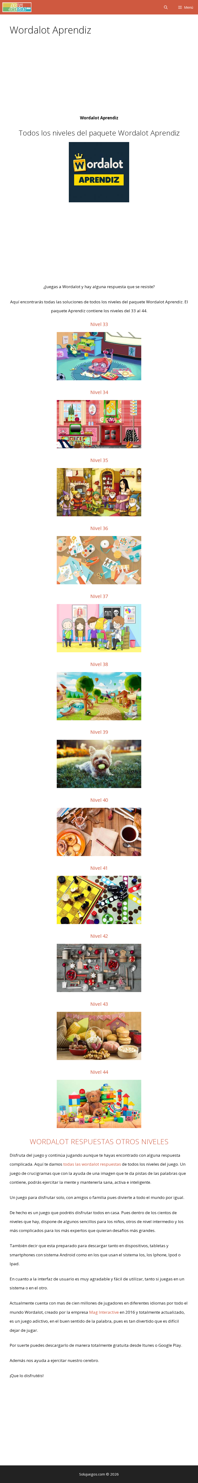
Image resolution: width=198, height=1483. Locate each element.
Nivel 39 (99, 732)
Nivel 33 (99, 324)
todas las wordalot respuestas (92, 1164)
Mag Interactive (104, 1312)
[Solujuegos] (16, 7)
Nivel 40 (99, 800)
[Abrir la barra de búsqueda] (165, 7)
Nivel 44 (99, 1072)
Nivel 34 (99, 392)
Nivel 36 (99, 528)
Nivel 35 (99, 460)
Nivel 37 (99, 596)
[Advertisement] (99, 77)
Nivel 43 (99, 1004)
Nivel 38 (99, 664)
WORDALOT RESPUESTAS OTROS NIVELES (99, 1141)
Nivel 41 (99, 868)
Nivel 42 (99, 936)
